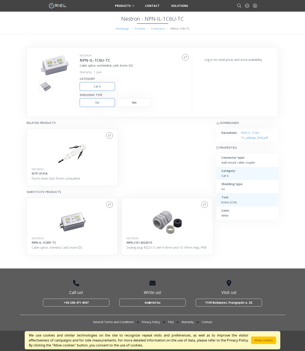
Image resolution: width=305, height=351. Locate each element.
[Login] (255, 5)
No (97, 102)
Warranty (188, 322)
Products (123, 6)
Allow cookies (263, 340)
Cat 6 (97, 86)
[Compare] (185, 57)
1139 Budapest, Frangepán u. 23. (229, 302)
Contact (152, 6)
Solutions (179, 6)
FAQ (171, 322)
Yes (134, 102)
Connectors (158, 28)
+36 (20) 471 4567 (76, 302)
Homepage (122, 28)
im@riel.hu (152, 302)
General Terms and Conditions (113, 322)
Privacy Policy (151, 322)
